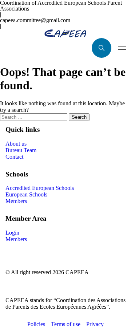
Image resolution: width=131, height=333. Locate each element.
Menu (122, 48)
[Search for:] (34, 117)
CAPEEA (77, 272)
